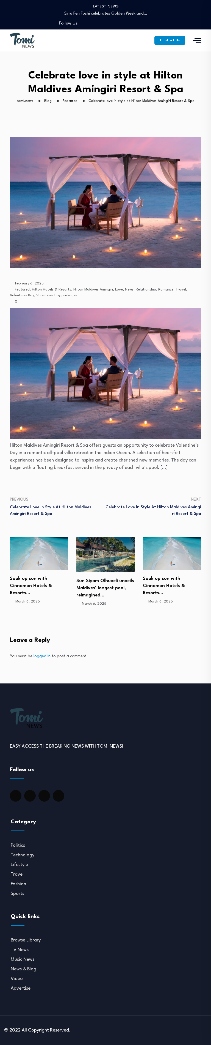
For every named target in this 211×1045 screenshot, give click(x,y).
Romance (165, 289)
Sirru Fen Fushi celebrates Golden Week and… (105, 14)
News (129, 289)
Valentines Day (22, 295)
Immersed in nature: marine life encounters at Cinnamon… (170, 591)
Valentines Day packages (56, 295)
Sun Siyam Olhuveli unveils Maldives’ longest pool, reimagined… (39, 588)
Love (119, 289)
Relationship (146, 289)
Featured (22, 289)
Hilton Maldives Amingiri (93, 289)
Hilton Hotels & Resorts (51, 289)
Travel (181, 289)
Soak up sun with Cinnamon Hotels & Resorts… (97, 585)
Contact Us (170, 40)
